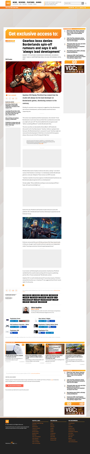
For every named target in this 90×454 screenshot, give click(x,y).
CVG (69, 424)
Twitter (36, 170)
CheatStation (71, 423)
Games (52, 431)
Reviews (22, 2)
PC (56, 297)
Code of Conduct (36, 428)
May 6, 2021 (41, 143)
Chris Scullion (8, 59)
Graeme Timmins (27, 295)
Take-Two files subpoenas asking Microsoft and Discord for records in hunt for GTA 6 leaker (76, 39)
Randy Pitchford (53, 295)
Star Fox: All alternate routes (51, 3)
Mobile (34, 4)
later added (27, 183)
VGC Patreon (35, 438)
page (52, 379)
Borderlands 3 (8, 298)
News (15, 2)
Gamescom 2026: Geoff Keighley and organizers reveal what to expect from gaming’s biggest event (76, 57)
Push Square (71, 434)
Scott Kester (34, 297)
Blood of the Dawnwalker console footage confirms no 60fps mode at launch (33, 357)
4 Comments (21, 361)
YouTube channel (36, 129)
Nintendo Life (71, 430)
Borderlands (56, 107)
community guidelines (35, 373)
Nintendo (24, 4)
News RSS (52, 436)
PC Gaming (30, 4)
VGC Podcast (35, 440)
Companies (53, 433)
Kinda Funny (71, 428)
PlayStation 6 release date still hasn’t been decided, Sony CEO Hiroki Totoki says (12, 124)
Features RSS (53, 438)
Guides (38, 2)
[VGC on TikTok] (83, 7)
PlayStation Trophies (73, 431)
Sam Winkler (36, 295)
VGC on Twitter (35, 441)
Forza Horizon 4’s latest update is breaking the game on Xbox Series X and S (74, 357)
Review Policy (35, 433)
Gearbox (44, 109)
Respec (70, 438)
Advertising (35, 426)
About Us (34, 424)
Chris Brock (44, 295)
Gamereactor (44, 117)
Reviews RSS (53, 440)
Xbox (20, 4)
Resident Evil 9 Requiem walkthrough (53, 2)
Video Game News (10, 40)
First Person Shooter (46, 299)
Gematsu (70, 426)
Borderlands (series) (10, 294)
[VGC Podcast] (77, 7)
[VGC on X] (78, 7)
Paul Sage (26, 297)
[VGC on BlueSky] (80, 7)
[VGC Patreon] (75, 7)
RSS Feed (34, 434)
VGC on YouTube (36, 443)
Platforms (52, 434)
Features (30, 2)
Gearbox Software (28, 299)
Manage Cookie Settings (37, 423)
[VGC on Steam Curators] (85, 7)
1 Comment (42, 363)
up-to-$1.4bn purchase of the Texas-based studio (48, 242)
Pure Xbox (70, 433)
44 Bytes (14, 443)
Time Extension (71, 440)
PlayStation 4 (43, 297)
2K (28, 211)
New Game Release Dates (50, 4)
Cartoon (55, 299)
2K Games (37, 299)
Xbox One (51, 297)
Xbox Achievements (72, 441)
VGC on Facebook (36, 436)
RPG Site (70, 436)
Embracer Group (27, 213)
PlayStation (15, 4)
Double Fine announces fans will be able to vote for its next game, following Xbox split (54, 357)
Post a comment (12, 95)
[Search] (83, 3)
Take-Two (46, 135)
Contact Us (34, 430)
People (52, 430)
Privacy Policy (35, 431)
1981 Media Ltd (10, 424)
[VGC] (8, 3)
